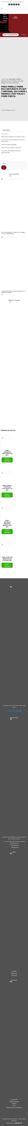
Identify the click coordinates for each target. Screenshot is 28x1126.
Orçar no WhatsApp (7, 460)
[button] (3, 22)
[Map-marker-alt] (19, 4)
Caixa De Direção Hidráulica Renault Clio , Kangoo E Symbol (13, 291)
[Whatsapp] (7, 711)
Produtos (5, 18)
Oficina (5, 16)
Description (6, 130)
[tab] (6, 130)
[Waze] (17, 711)
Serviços (5, 20)
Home (4, 14)
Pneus (6, 79)
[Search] (3, 167)
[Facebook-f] (14, 711)
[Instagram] (9, 4)
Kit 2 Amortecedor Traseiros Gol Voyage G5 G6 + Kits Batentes (13, 233)
